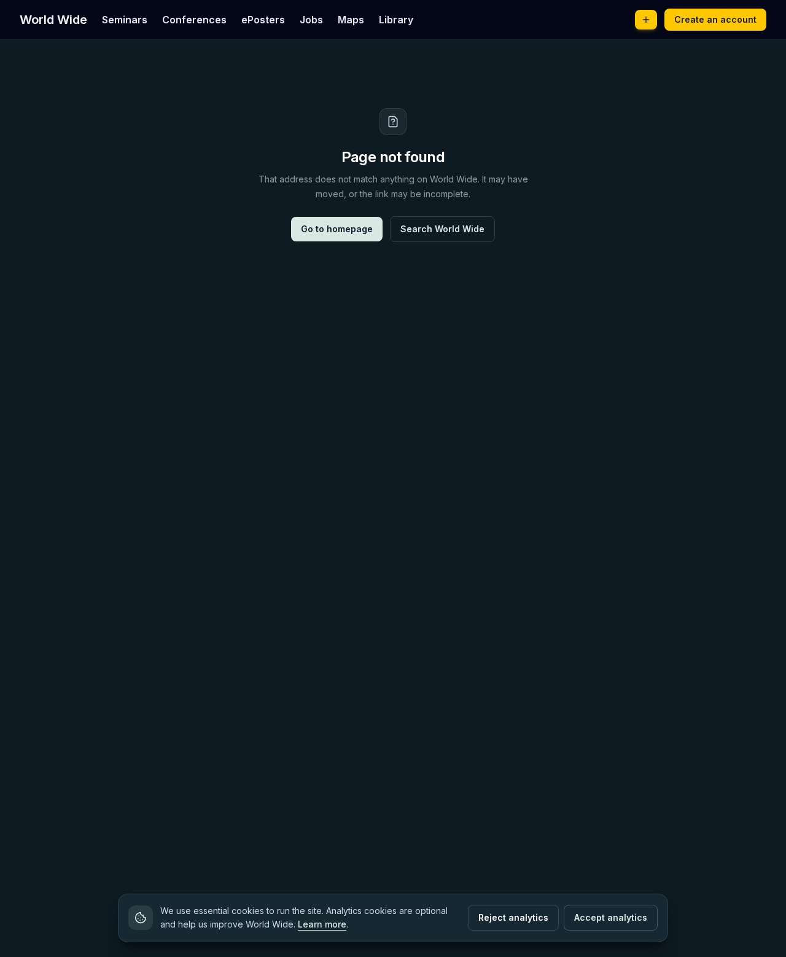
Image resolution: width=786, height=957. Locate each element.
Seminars (124, 20)
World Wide (53, 19)
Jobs (311, 20)
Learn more (322, 924)
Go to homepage (337, 229)
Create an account (715, 19)
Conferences (194, 20)
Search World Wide (442, 229)
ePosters (263, 20)
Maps (351, 20)
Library (396, 20)
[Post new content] (646, 19)
